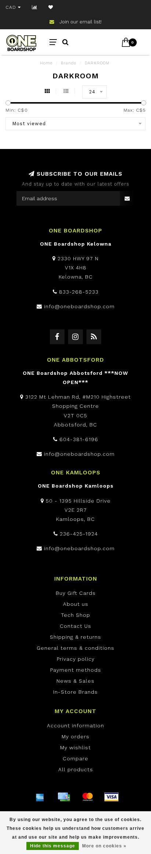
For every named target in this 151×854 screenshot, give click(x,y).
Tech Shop (75, 615)
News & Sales (75, 681)
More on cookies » (104, 846)
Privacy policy (76, 659)
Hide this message (52, 846)
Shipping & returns (75, 637)
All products (75, 769)
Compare (75, 758)
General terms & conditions (75, 648)
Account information (75, 725)
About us (75, 604)
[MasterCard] (87, 796)
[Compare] (34, 7)
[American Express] (40, 796)
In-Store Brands (75, 692)
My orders (75, 736)
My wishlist (75, 747)
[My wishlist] (50, 7)
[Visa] (111, 796)
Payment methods (75, 670)
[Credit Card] (64, 796)
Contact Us (75, 626)
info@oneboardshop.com (79, 306)
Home (46, 63)
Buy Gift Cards (76, 593)
